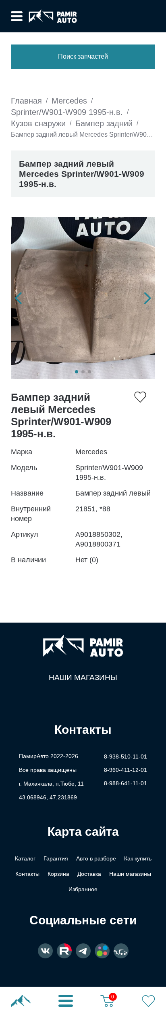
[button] (18, 298)
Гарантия (56, 858)
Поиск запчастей (83, 56)
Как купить (137, 858)
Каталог (25, 858)
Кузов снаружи (38, 123)
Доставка (89, 874)
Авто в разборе (96, 858)
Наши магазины (83, 677)
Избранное (83, 889)
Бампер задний (104, 123)
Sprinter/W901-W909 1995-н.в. (67, 112)
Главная (26, 100)
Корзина (58, 874)
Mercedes (69, 100)
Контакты (27, 874)
